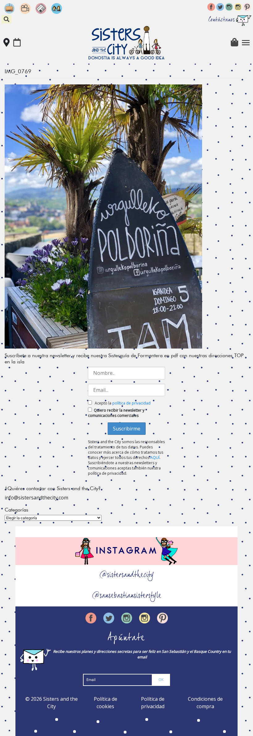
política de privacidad (131, 403)
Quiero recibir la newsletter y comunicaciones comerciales (116, 413)
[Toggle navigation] (246, 43)
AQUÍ (155, 457)
